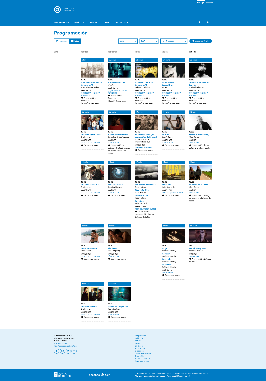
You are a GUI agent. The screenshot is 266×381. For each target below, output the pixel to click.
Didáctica (79, 22)
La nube (165, 135)
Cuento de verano (89, 248)
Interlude (166, 259)
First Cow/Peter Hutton (145, 209)
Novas (107, 22)
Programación (61, 22)
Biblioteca (139, 346)
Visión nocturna (115, 185)
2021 (143, 41)
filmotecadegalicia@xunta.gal (66, 346)
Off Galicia (194, 143)
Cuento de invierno (90, 185)
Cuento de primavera (91, 135)
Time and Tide (141, 196)
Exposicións (139, 351)
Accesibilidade (159, 376)
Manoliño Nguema (197, 248)
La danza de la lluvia (198, 185)
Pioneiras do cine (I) (143, 148)
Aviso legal (171, 376)
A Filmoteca (122, 22)
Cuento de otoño (89, 307)
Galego (200, 3)
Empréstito (139, 356)
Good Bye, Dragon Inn (118, 307)
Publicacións (140, 348)
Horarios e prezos (142, 361)
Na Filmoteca (168, 41)
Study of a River (142, 190)
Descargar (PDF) (201, 41)
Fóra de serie (113, 143)
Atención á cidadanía (143, 376)
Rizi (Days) (112, 248)
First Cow (139, 201)
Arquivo (94, 22)
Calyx (164, 248)
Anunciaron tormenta (118, 135)
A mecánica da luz (116, 83)
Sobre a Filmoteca (142, 359)
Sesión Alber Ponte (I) (199, 135)
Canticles (166, 265)
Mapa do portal (183, 376)
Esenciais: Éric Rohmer (90, 143)
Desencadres (167, 273)
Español (209, 3)
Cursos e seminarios (143, 353)
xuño (122, 41)
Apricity (166, 254)
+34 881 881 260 (60, 343)
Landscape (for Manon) (145, 185)
